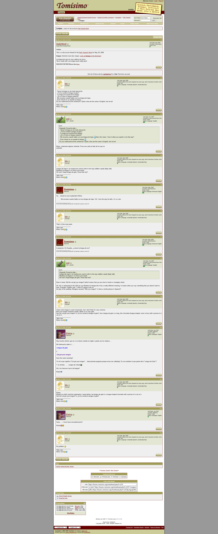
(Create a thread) (65, 20)
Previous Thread (105, 470)
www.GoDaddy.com (71, 532)
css (86, 531)
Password (137, 20)
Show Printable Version (65, 496)
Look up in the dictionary (90, 56)
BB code (77, 506)
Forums (61, 12)
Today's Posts (134, 23)
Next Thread (114, 470)
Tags (57, 463)
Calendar (113, 23)
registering (107, 74)
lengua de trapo (65, 466)
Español (131, 9)
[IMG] (76, 508)
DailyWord (61, 44)
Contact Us (129, 527)
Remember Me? (157, 18)
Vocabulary (118, 17)
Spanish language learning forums (86, 17)
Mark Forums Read (152, 23)
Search (122, 23)
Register (161, 1)
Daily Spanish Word (83, 28)
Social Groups (99, 23)
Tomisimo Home (139, 527)
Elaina (69, 333)
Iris (66, 83)
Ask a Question (65, 18)
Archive (147, 527)
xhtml (82, 531)
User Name (137, 18)
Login (155, 1)
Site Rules (70, 513)
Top (162, 527)
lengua (58, 466)
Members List (84, 23)
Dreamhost (87, 532)
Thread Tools (158, 37)
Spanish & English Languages (106, 17)
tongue (72, 466)
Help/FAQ (71, 23)
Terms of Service (155, 527)
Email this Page (63, 498)
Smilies (77, 507)
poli (67, 119)
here (78, 64)
